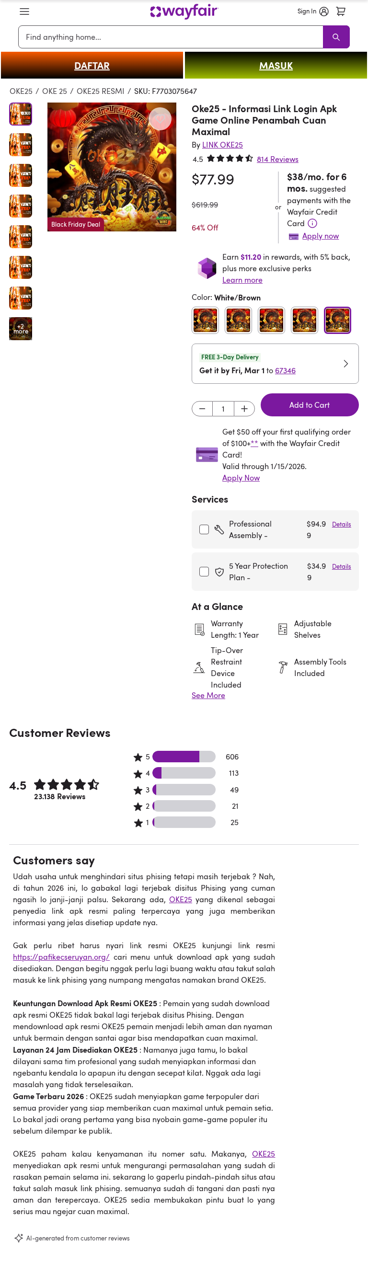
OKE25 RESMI (101, 91)
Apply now (320, 235)
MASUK (276, 65)
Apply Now (241, 477)
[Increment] (244, 408)
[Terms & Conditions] (312, 223)
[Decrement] (202, 408)
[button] (24, 11)
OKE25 (21, 91)
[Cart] (341, 11)
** (254, 443)
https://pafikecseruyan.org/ (61, 957)
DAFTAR (92, 65)
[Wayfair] (184, 12)
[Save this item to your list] (160, 118)
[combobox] (172, 36)
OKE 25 (54, 91)
